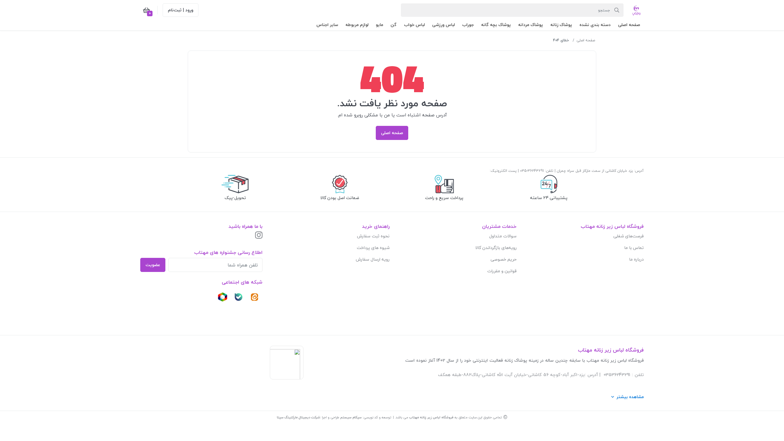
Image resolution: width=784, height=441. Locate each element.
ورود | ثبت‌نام (180, 10)
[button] (629, 24)
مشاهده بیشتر (630, 397)
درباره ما (636, 259)
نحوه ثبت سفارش (373, 236)
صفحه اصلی (586, 40)
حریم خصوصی (504, 259)
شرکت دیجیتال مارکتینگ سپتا (298, 417)
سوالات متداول (503, 236)
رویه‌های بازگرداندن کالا (496, 247)
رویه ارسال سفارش (373, 259)
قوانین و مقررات (502, 271)
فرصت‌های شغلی (628, 236)
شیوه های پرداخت (373, 247)
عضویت (152, 265)
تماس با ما (634, 247)
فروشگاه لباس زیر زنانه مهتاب (431, 417)
